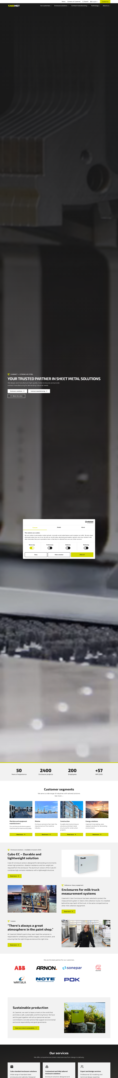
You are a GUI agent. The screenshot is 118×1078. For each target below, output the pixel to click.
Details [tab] (59, 527)
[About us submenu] (109, 5)
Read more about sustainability (25, 1028)
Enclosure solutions (16, 391)
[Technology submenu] (99, 5)
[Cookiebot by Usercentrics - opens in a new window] (86, 522)
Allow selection (59, 554)
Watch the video (17, 396)
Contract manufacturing (38, 391)
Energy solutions (92, 821)
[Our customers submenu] (51, 5)
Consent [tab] (35, 527)
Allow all (82, 554)
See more (58, 796)
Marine (37, 821)
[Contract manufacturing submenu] (87, 5)
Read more (20, 834)
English (94, 1)
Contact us (105, 1)
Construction (65, 821)
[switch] (50, 548)
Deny (35, 554)
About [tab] (83, 527)
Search (86, 1)
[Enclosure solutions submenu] (68, 5)
